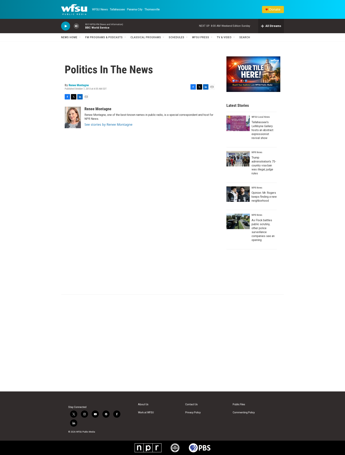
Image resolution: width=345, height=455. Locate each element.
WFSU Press (200, 37)
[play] (65, 26)
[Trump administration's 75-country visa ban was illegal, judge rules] (238, 158)
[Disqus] (172, 343)
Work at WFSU (146, 412)
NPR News (257, 152)
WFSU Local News (261, 116)
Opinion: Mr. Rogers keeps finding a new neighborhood (264, 196)
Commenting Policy (244, 412)
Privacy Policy (193, 412)
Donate (274, 9)
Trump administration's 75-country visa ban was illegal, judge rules (264, 165)
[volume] (76, 26)
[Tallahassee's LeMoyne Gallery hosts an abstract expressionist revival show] (238, 123)
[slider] (82, 26)
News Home (69, 37)
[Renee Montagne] (73, 117)
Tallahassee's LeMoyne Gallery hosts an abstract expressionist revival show (262, 130)
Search (244, 37)
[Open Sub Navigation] (80, 37)
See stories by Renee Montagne (108, 124)
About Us (143, 404)
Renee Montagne (79, 85)
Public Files (239, 404)
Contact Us (191, 404)
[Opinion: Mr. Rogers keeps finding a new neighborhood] (238, 194)
